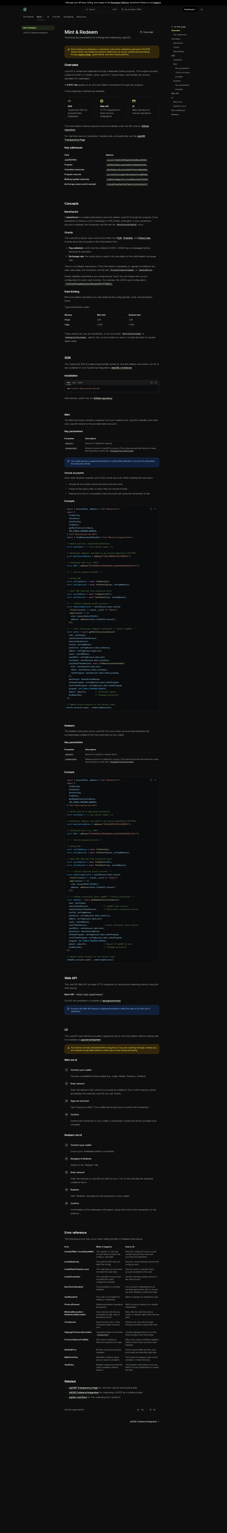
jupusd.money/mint (90, 1039)
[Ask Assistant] (156, 382)
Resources (81, 17)
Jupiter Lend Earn (78, 1397)
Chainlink (128, 238)
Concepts (175, 39)
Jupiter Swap (84, 54)
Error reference (178, 110)
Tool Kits (56, 17)
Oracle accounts (183, 72)
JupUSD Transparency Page (83, 1387)
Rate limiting (178, 51)
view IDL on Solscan (121, 367)
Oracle (176, 47)
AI (48, 17)
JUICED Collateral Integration (84, 1392)
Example (179, 77)
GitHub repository (103, 398)
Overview (175, 30)
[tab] (68, 382)
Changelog (68, 17)
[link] (80, 109)
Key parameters (182, 68)
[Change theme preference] (202, 9)
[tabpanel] (112, 388)
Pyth (119, 238)
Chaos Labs (144, 238)
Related (174, 114)
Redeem (177, 81)
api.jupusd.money (111, 1000)
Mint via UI (177, 102)
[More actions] (157, 32)
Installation (177, 60)
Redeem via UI (179, 106)
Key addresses (179, 34)
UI (172, 98)
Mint (175, 64)
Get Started (28, 17)
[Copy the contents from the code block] (151, 382)
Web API (175, 93)
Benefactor (178, 43)
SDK (173, 56)
